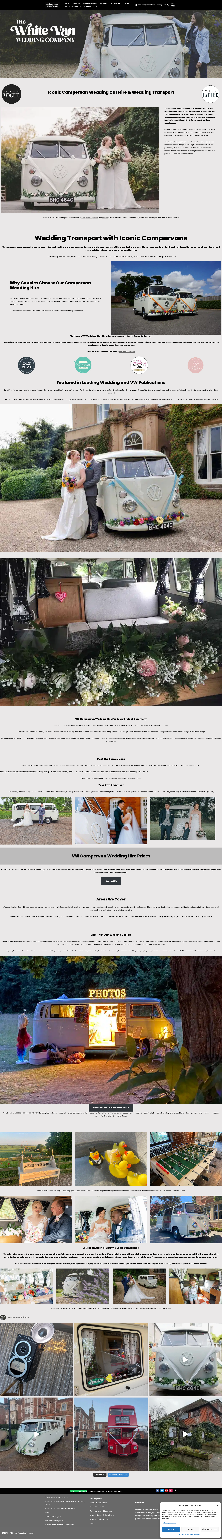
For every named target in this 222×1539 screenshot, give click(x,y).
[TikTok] (175, 1490)
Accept (171, 1529)
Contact (126, 4)
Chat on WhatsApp (78, 1491)
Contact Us (111, 881)
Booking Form (96, 1498)
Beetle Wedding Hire (54, 1520)
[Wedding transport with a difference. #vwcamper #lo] (185, 1434)
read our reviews (127, 351)
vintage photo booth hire (27, 1113)
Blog (47, 1512)
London (89, 217)
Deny (190, 1529)
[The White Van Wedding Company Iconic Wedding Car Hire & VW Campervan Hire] (53, 5)
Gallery (103, 4)
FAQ (92, 1523)
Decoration (115, 4)
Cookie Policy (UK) (53, 1516)
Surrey (105, 217)
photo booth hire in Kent (193, 941)
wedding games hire (71, 1191)
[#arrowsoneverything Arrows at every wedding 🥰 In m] (111, 1359)
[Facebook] (157, 1490)
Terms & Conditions (98, 1503)
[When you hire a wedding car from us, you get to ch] (185, 1359)
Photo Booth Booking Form (56, 1497)
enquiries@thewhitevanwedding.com (152, 5)
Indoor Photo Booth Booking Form (59, 1525)
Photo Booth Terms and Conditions (60, 1508)
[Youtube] (166, 1490)
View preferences (209, 1529)
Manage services (169, 1523)
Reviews (76, 4)
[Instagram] (171, 1490)
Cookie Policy (184, 1535)
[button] (217, 1505)
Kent (84, 217)
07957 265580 (172, 5)
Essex (95, 217)
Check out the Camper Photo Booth (111, 1107)
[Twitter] (162, 1490)
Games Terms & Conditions (102, 1515)
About (67, 4)
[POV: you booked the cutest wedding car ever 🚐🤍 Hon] (36, 1434)
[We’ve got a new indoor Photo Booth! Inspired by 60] (36, 1359)
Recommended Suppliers (101, 1511)
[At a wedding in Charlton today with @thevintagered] (111, 1434)
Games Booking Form (99, 1519)
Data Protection (195, 1535)
